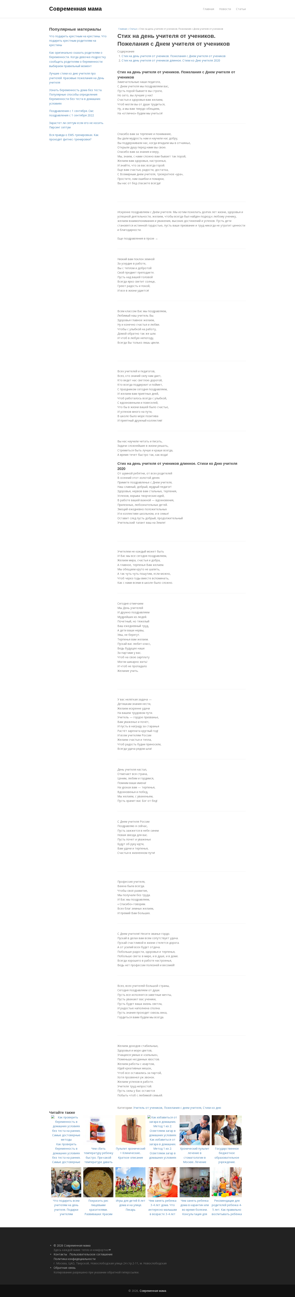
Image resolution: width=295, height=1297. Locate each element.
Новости (225, 9)
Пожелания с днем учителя (182, 1108)
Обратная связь (65, 1268)
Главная (208, 9)
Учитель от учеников (147, 1108)
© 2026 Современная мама (72, 1245)
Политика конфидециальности (75, 1259)
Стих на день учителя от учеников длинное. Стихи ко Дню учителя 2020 (171, 60)
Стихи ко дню (212, 1108)
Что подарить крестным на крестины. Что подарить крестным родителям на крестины (78, 40)
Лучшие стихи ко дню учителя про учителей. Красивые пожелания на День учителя (76, 77)
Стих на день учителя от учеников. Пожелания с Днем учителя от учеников (174, 56)
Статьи (241, 9)
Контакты (60, 1254)
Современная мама (75, 8)
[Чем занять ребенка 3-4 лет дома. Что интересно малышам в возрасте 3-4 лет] (163, 1196)
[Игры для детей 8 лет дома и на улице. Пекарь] (130, 1196)
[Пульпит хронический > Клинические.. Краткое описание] (130, 1144)
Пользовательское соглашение (91, 1254)
